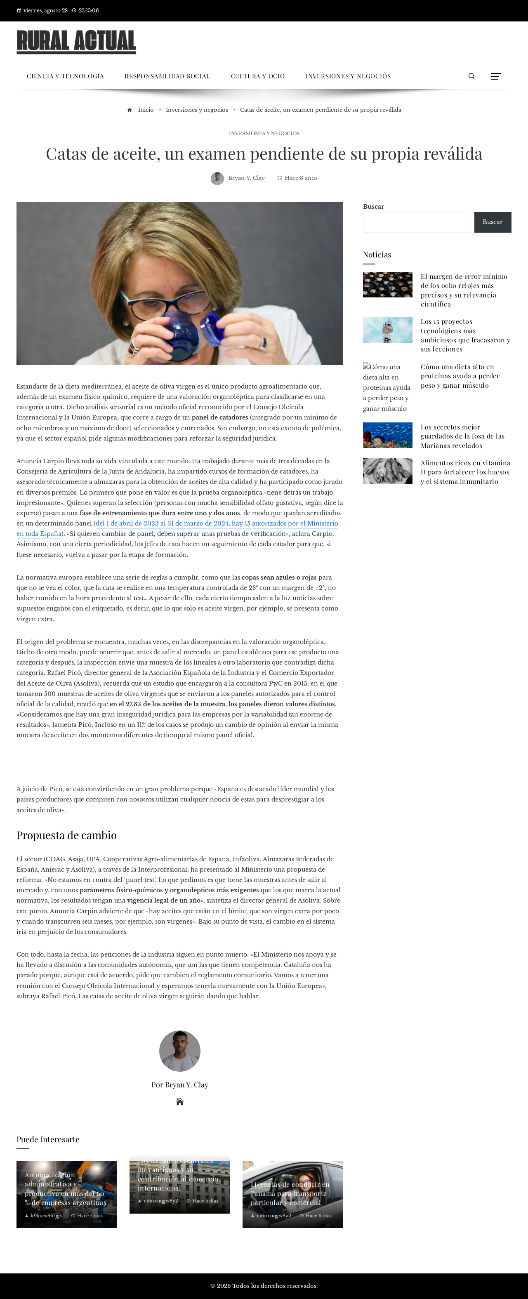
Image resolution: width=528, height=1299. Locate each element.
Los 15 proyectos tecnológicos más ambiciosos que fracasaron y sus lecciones (466, 335)
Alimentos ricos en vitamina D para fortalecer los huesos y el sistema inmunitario (466, 472)
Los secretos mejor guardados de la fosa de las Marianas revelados (463, 436)
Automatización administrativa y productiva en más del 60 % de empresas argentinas (65, 1188)
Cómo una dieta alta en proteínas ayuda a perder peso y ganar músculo (460, 375)
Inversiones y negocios (264, 134)
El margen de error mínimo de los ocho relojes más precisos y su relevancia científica (464, 290)
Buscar (373, 206)
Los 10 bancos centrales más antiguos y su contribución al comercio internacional (178, 1174)
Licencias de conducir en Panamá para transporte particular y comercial (290, 1193)
